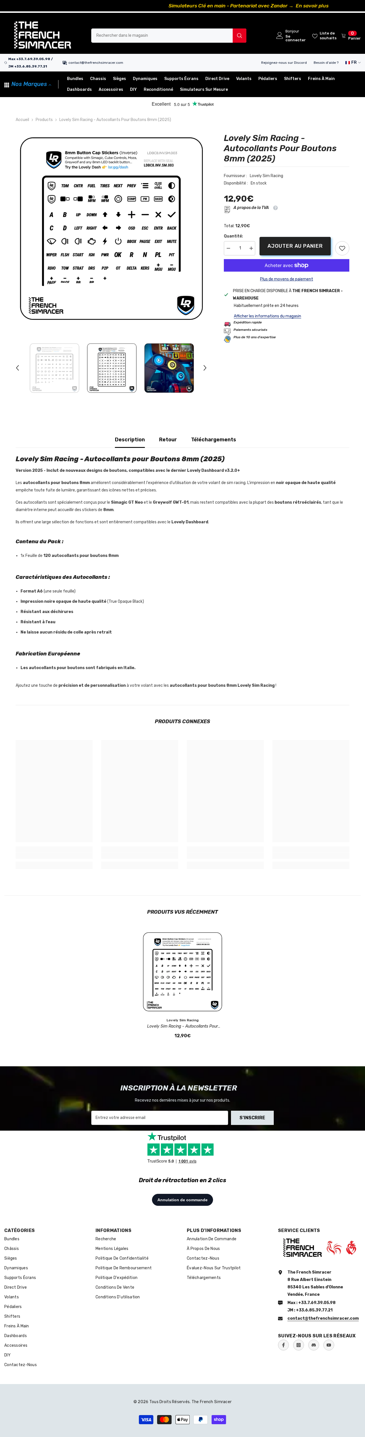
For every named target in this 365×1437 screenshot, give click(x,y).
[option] (182, 5)
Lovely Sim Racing (266, 175)
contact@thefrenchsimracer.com (95, 63)
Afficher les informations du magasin (267, 316)
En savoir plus (246, 6)
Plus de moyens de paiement (286, 279)
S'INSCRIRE (252, 1117)
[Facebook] (283, 1345)
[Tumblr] (313, 1345)
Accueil (22, 119)
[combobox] (162, 35)
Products (44, 119)
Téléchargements (213, 439)
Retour (168, 439)
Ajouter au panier (295, 246)
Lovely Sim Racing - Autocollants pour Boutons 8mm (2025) (182, 1027)
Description (130, 439)
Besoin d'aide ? (326, 63)
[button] (17, 368)
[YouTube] (328, 1345)
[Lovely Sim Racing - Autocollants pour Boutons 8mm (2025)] (182, 971)
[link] (342, 248)
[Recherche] (168, 35)
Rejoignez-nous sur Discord (284, 63)
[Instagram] (298, 1345)
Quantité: (233, 236)
